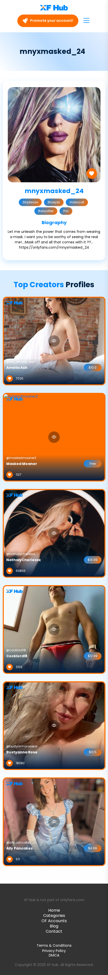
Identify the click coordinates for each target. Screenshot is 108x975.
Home (54, 910)
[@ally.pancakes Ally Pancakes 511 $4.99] (54, 821)
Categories (54, 915)
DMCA (54, 955)
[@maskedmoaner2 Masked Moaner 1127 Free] (21, 436)
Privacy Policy (54, 950)
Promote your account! (51, 20)
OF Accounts (54, 921)
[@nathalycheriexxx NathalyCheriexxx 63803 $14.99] (54, 533)
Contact (54, 931)
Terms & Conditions (54, 945)
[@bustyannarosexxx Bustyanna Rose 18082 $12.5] (54, 725)
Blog (54, 926)
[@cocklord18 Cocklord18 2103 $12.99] (54, 629)
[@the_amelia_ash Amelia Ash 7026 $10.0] (54, 340)
